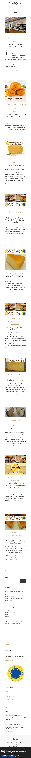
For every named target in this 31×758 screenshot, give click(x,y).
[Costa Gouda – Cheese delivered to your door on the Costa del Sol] (15, 465)
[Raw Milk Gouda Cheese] (15, 259)
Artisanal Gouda (13, 746)
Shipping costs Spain (9, 644)
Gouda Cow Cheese (9, 694)
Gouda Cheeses (8, 619)
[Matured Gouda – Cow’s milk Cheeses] (15, 522)
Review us (7, 646)
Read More (15, 70)
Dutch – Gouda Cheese (10, 618)
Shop (11, 744)
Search (6, 577)
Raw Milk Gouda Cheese (15, 276)
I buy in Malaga (8, 691)
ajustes (12, 753)
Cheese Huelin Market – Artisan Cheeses (15, 45)
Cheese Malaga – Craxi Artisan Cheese (15, 328)
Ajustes (17, 755)
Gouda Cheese (15, 41)
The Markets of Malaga (9, 699)
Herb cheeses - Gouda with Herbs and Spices (15, 108)
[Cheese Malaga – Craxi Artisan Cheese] (15, 309)
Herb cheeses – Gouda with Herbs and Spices (15, 621)
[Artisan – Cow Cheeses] (15, 149)
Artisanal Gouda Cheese (15, 38)
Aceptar (11, 755)
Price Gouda (18, 744)
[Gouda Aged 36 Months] (15, 365)
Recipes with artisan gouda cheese (12, 623)
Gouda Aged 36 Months (15, 380)
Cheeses (6, 614)
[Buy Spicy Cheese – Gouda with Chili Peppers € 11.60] (15, 91)
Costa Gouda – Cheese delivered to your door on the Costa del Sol (15, 485)
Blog (5, 704)
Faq (21, 746)
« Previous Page (8, 570)
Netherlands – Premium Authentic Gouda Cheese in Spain (15, 220)
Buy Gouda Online (10, 742)
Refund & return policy (9, 641)
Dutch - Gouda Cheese (15, 212)
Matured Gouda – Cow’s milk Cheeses (15, 542)
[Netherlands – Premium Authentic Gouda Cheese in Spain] (15, 200)
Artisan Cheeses (15, 36)
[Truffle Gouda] (15, 412)
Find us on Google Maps (11, 722)
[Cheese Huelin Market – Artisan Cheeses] (15, 25)
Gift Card (7, 702)
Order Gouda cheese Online (10, 696)
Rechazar (4, 755)
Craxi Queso (15, 3)
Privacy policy (7, 639)
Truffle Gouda (15, 428)
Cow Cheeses (22, 104)
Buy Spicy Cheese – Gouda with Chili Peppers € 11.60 (15, 115)
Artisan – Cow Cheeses (15, 165)
